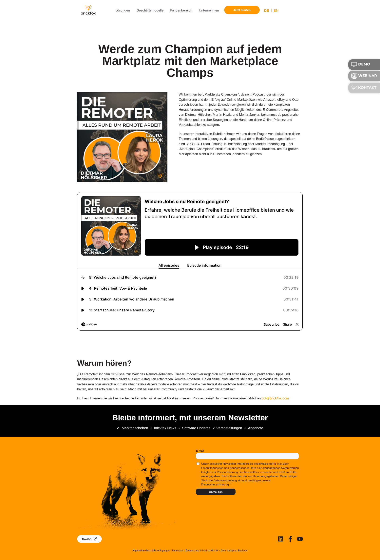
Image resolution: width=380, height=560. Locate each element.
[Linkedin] (280, 539)
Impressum (178, 550)
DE (266, 10)
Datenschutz (192, 550)
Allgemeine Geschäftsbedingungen (151, 550)
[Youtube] (300, 539)
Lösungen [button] (122, 10)
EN (276, 10)
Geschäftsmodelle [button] (150, 10)
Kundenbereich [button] (181, 10)
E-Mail (200, 450)
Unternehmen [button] (209, 10)
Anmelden (216, 491)
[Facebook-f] (290, 539)
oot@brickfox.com (275, 398)
